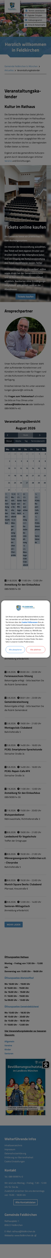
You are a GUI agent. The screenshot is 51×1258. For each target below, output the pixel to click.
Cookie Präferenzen (30, 622)
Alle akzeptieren (15, 649)
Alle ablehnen (35, 649)
